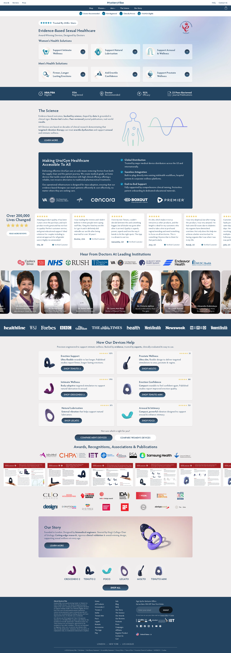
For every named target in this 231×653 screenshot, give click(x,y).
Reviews (16, 3)
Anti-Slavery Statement (92, 650)
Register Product (122, 633)
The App (98, 630)
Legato (97, 621)
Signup (166, 610)
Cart (117, 639)
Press (24, 3)
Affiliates (119, 630)
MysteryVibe (73, 650)
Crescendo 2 (99, 607)
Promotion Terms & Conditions (143, 650)
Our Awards (120, 615)
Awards (6, 3)
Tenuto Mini (99, 615)
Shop (91, 8)
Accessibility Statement (107, 650)
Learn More (51, 140)
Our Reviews (120, 618)
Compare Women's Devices (135, 437)
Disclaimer (81, 650)
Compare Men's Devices (93, 437)
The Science (124, 8)
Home (97, 601)
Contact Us (223, 3)
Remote (98, 624)
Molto (97, 613)
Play (96, 633)
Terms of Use (129, 650)
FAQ (213, 3)
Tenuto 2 (98, 610)
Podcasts (119, 621)
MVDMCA (157, 650)
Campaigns (119, 627)
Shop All (115, 587)
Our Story (138, 8)
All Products (99, 604)
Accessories (99, 627)
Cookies (164, 650)
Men (112, 8)
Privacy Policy (119, 650)
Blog (117, 604)
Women (101, 8)
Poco (97, 618)
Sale (117, 601)
